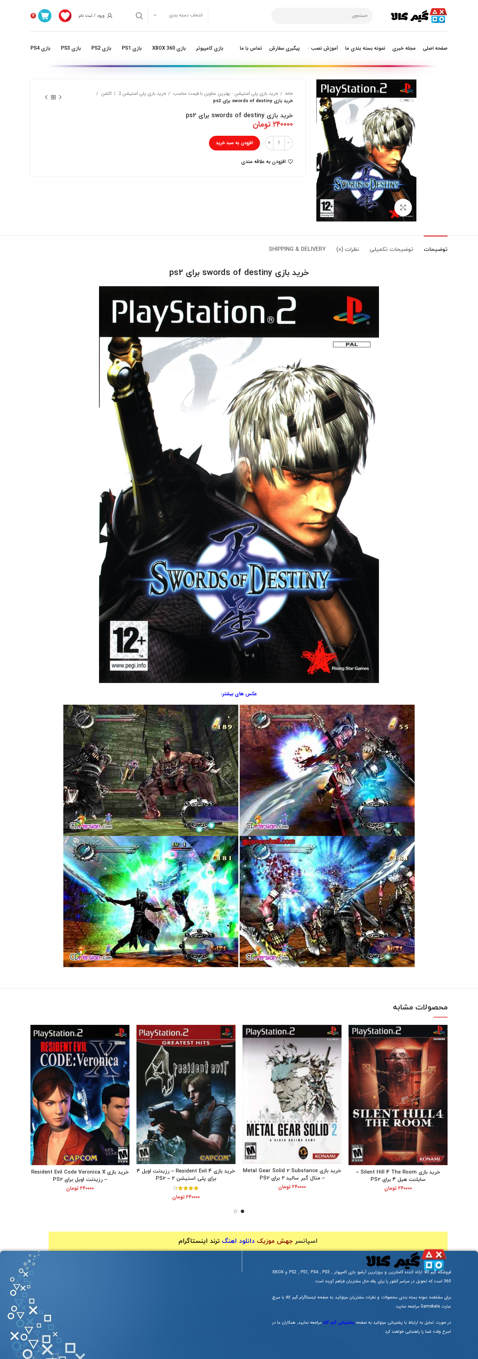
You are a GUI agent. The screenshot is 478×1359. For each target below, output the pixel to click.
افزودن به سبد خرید (234, 143)
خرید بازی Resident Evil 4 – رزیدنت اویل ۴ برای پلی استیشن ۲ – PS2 (186, 1175)
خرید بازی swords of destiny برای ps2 (239, 273)
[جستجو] (139, 16)
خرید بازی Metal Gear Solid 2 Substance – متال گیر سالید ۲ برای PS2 (292, 1174)
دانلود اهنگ (238, 1241)
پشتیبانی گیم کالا (338, 1322)
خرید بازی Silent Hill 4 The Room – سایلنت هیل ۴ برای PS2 (398, 1176)
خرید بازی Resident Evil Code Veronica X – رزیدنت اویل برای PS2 (80, 1176)
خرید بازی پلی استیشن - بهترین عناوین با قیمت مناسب (225, 93)
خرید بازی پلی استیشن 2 (141, 93)
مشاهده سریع (354, 1036)
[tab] (436, 246)
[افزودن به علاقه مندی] (354, 1052)
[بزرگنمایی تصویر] (403, 207)
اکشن (106, 93)
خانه (288, 93)
